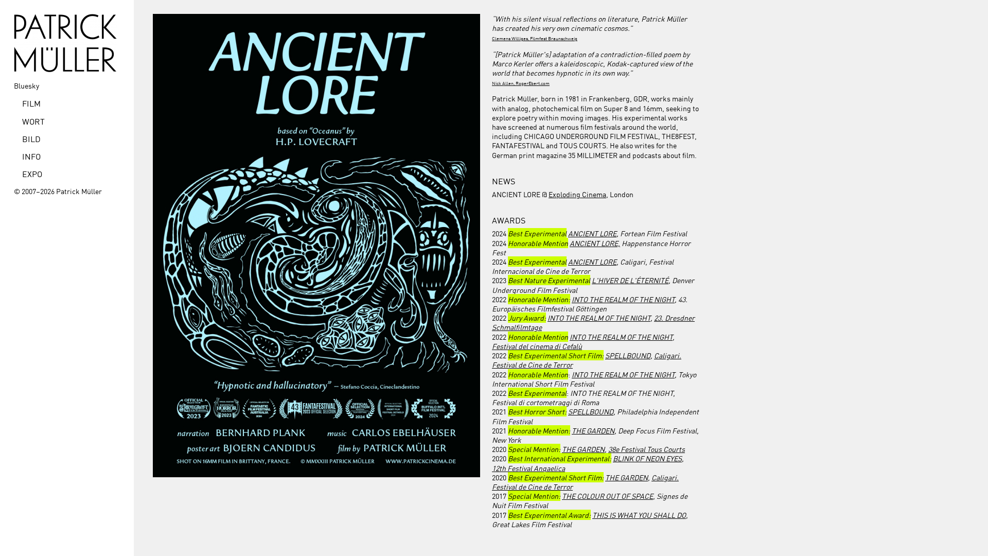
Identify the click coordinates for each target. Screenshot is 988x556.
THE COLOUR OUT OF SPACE (607, 496)
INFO (31, 156)
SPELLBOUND (627, 355)
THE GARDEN (593, 430)
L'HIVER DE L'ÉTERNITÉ (630, 280)
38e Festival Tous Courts (646, 449)
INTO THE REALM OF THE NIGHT (623, 299)
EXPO (32, 173)
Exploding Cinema (577, 194)
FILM (31, 103)
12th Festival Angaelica (528, 468)
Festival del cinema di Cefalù (537, 346)
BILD (31, 138)
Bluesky (26, 85)
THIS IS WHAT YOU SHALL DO (639, 515)
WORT (33, 121)
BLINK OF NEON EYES (647, 458)
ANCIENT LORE (592, 233)
